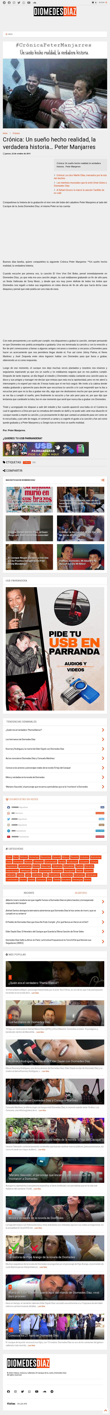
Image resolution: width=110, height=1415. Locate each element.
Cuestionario (12, 879)
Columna (89, 870)
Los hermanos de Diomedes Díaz (29, 1022)
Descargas (77, 879)
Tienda (57, 879)
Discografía (69, 870)
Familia (62, 862)
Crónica (16, 133)
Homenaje (34, 857)
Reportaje (45, 866)
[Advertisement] (55, 23)
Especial (56, 857)
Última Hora (67, 875)
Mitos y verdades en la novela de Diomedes (36, 1218)
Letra (28, 875)
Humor (23, 879)
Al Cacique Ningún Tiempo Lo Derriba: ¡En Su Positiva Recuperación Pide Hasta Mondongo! (28, 560)
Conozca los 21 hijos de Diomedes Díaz (34, 1335)
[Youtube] (29, 2)
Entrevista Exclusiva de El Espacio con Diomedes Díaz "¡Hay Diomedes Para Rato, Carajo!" (28, 503)
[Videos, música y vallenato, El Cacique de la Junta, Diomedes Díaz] (55, 15)
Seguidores (11, 866)
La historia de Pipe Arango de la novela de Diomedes (42, 1257)
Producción (72, 862)
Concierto (84, 862)
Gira (45, 875)
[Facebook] (9, 2)
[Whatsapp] (23, 2)
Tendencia (57, 866)
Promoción (79, 875)
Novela (36, 866)
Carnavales (91, 875)
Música (65, 857)
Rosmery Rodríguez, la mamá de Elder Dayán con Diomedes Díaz (49, 1061)
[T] (4, 2)
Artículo (23, 857)
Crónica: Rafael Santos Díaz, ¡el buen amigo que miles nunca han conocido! (28, 534)
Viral (49, 879)
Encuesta (66, 879)
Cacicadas (57, 870)
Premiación (54, 875)
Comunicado (51, 862)
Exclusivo (84, 857)
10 (10, 1329)
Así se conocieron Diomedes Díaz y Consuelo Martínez (43, 1100)
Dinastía (74, 857)
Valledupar (25, 870)
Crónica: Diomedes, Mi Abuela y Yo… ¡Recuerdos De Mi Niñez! (78, 562)
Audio (35, 870)
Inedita (31, 879)
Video (9, 857)
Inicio (5, 133)
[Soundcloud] (34, 2)
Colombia (37, 875)
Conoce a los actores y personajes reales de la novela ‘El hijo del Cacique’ (55, 1139)
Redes (79, 870)
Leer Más (35, 993)
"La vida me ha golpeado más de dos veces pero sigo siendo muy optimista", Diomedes (80, 503)
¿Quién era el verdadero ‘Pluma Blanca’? (34, 983)
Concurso (41, 879)
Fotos (8, 862)
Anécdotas (96, 857)
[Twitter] (18, 2)
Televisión (38, 862)
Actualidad (69, 866)
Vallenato (10, 875)
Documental (45, 870)
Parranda (89, 866)
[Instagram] (14, 2)
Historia (28, 862)
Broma (87, 879)
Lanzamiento (25, 866)
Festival (79, 866)
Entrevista (18, 862)
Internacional (12, 870)
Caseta (20, 875)
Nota (16, 857)
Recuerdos (46, 857)
